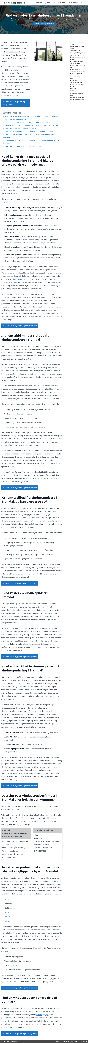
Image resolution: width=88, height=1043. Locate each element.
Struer (7, 899)
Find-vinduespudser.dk (14, 2)
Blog (72, 1041)
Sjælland (61, 3)
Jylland (47, 3)
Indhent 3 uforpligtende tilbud (44, 24)
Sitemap (77, 1041)
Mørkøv (7, 917)
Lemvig (7, 921)
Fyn (54, 3)
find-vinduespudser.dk (23, 279)
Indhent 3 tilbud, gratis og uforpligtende (14, 103)
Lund (6, 912)
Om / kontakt (73, 3)
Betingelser (84, 1041)
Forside (39, 3)
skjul (24, 113)
